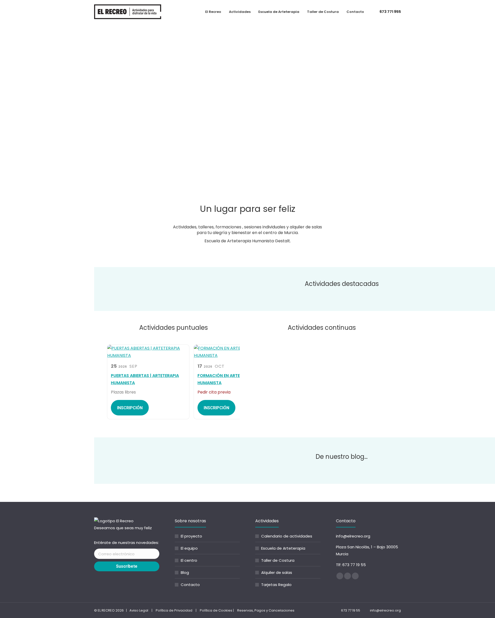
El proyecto (191, 536)
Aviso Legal (138, 610)
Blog (185, 572)
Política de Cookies (216, 610)
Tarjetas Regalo (276, 584)
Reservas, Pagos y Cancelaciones (265, 610)
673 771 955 (390, 11)
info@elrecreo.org (353, 536)
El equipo (189, 548)
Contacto (190, 584)
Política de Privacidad (174, 610)
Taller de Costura (277, 560)
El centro (189, 560)
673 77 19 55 (354, 564)
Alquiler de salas (276, 572)
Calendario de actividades (286, 536)
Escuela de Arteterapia (283, 548)
